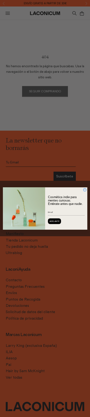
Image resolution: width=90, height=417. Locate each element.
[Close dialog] (84, 189)
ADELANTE (54, 221)
